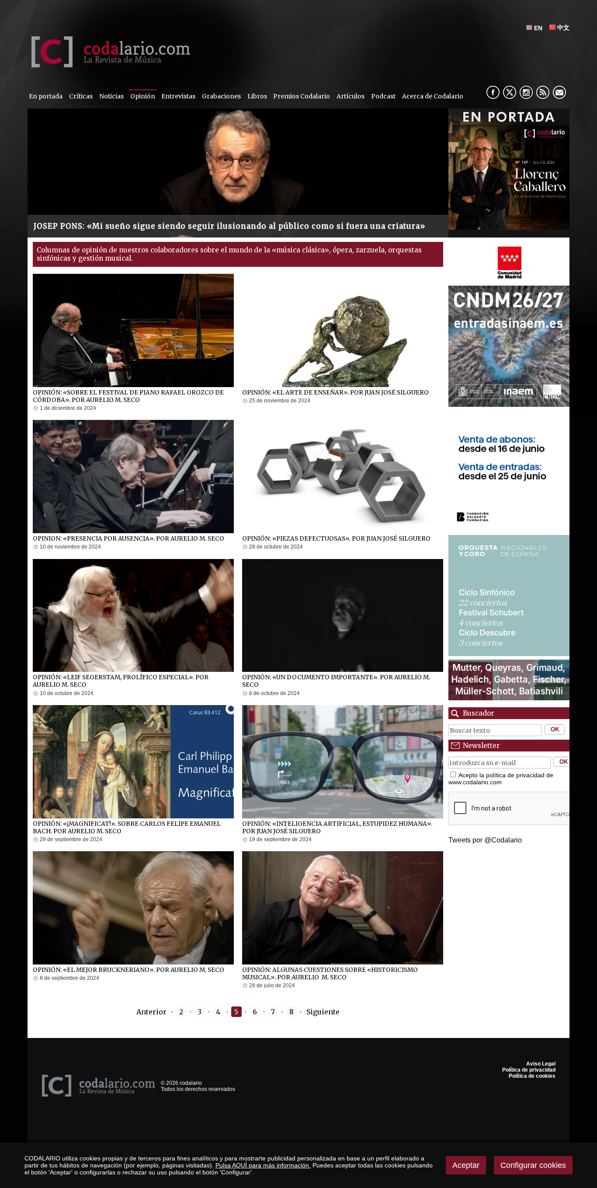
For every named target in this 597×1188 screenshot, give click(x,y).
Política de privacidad (528, 1070)
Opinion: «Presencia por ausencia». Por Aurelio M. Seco (128, 538)
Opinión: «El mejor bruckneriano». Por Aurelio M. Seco (128, 970)
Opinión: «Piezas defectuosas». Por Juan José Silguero (336, 538)
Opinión (142, 96)
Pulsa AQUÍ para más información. (263, 1165)
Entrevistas (178, 96)
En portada (45, 96)
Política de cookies (532, 1076)
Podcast (383, 96)
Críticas (81, 96)
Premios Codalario (301, 96)
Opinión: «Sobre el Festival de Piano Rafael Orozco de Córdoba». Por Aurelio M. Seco (128, 396)
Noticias (111, 96)
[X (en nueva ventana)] (509, 92)
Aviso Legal (540, 1064)
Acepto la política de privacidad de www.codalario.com (500, 779)
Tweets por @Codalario (485, 840)
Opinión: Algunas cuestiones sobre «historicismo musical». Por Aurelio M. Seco (330, 973)
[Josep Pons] (238, 173)
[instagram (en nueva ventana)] (526, 92)
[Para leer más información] (508, 169)
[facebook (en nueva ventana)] (493, 92)
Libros (257, 96)
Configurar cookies (533, 1165)
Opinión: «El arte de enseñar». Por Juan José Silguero (335, 392)
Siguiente (323, 1011)
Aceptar (465, 1165)
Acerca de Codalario (432, 96)
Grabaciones (221, 96)
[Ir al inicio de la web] (109, 65)
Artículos (350, 96)
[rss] (542, 92)
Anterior (151, 1011)
